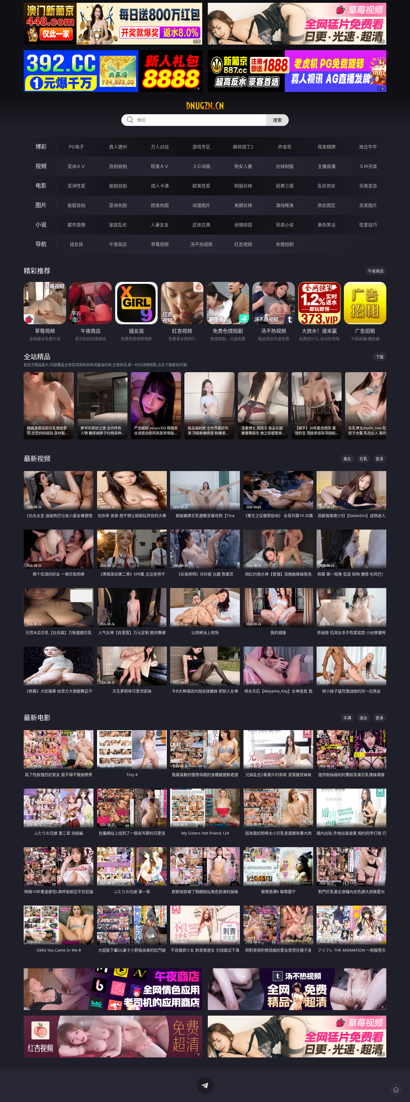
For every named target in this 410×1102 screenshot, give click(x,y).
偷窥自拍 (76, 205)
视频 (41, 166)
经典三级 (285, 186)
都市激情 (76, 225)
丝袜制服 (285, 166)
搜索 (277, 120)
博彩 (41, 146)
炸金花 (284, 147)
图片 (41, 205)
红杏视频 (243, 244)
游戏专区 (201, 147)
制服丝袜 (243, 186)
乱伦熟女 (327, 186)
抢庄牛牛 (368, 147)
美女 (347, 458)
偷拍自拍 (118, 186)
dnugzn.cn (205, 105)
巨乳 (363, 458)
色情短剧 (285, 244)
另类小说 (285, 225)
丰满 (347, 717)
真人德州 (118, 147)
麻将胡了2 (243, 147)
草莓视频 (160, 244)
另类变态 (368, 186)
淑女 (363, 717)
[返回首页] (395, 1089)
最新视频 (37, 458)
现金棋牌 (327, 147)
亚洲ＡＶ (76, 166)
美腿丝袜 (243, 205)
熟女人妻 (243, 166)
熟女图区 (327, 205)
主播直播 (327, 166)
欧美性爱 (201, 186)
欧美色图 (160, 205)
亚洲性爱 (76, 186)
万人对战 (160, 147)
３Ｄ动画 (201, 166)
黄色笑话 (327, 225)
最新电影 (37, 717)
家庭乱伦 (118, 225)
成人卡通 (160, 186)
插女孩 (76, 244)
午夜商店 (118, 244)
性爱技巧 (368, 225)
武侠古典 (201, 225)
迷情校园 (243, 225)
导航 (41, 244)
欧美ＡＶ (160, 166)
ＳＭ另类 (368, 166)
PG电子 (76, 147)
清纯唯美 (285, 205)
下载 (380, 356)
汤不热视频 (201, 244)
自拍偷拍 (118, 166)
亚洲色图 (118, 205)
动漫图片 (201, 205)
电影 (41, 185)
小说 (41, 224)
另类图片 (368, 205)
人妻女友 (160, 225)
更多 (380, 458)
